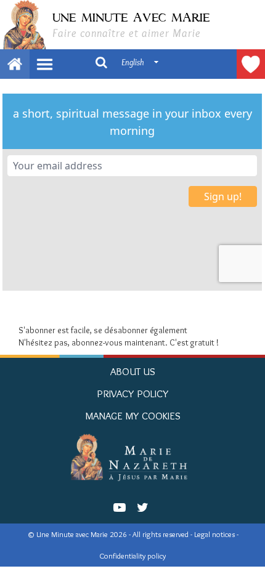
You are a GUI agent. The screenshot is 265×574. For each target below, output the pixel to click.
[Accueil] (132, 457)
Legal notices (215, 534)
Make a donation (251, 64)
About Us (132, 371)
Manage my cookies (133, 416)
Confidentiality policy (132, 555)
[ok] (101, 61)
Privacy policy (133, 393)
